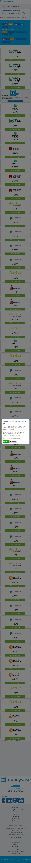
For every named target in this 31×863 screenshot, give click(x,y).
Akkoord (6, 441)
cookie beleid (16, 438)
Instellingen (13, 441)
